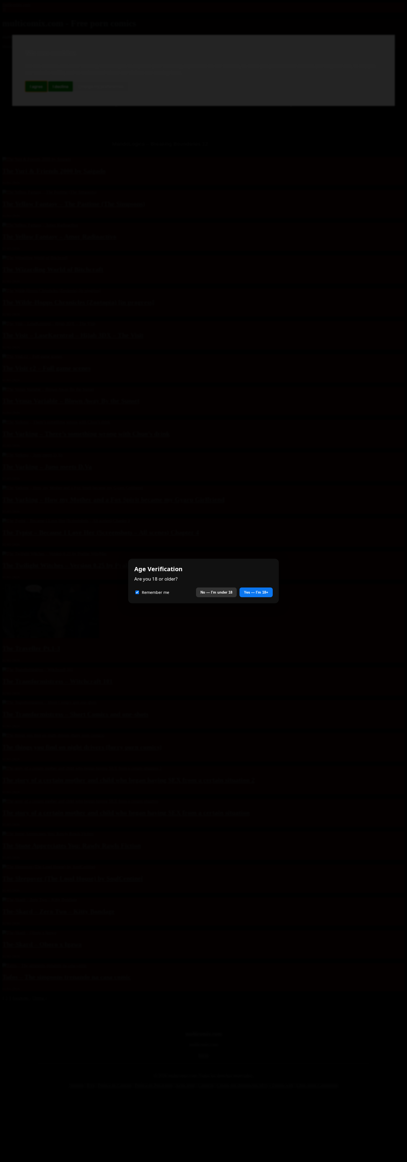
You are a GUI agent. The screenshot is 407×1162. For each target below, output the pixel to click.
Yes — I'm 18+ (256, 592)
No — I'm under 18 (216, 592)
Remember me (155, 592)
